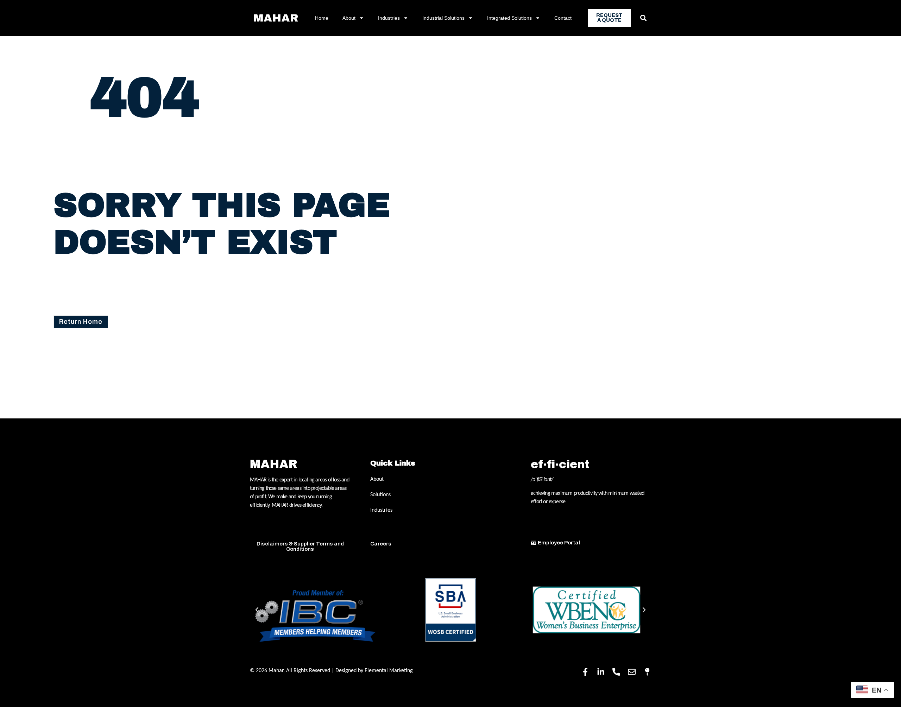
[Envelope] (632, 672)
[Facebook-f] (585, 672)
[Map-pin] (647, 672)
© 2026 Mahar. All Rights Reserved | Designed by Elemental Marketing (331, 671)
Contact (563, 18)
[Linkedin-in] (601, 672)
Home (321, 18)
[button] (643, 18)
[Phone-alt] (616, 672)
